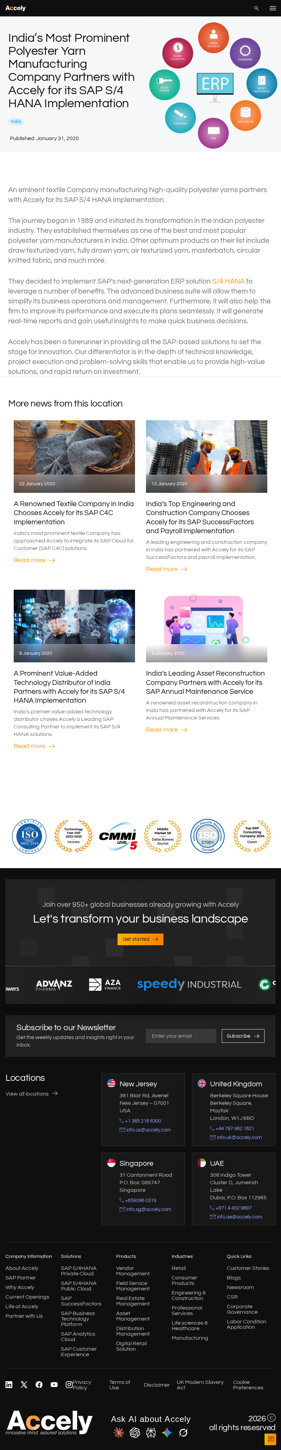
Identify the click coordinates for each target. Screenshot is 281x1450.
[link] (8, 1385)
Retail (179, 1268)
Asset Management (133, 1316)
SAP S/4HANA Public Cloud (79, 1285)
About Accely (21, 1268)
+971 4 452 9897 (234, 1208)
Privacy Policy (82, 1384)
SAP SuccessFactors (81, 1301)
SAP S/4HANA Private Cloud (79, 1270)
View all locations (27, 1094)
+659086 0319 (140, 1200)
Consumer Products (184, 1280)
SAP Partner (20, 1277)
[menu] (273, 8)
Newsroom (240, 1287)
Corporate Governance (242, 1309)
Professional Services (187, 1310)
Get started (136, 939)
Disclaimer (157, 1385)
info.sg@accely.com (148, 1209)
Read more (30, 560)
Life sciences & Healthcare (190, 1325)
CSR (232, 1297)
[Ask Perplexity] (151, 1433)
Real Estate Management (133, 1301)
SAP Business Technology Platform (78, 1319)
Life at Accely (21, 1306)
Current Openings (27, 1297)
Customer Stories (248, 1268)
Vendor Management (133, 1270)
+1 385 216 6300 (143, 1121)
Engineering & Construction (189, 1295)
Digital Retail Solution (131, 1346)
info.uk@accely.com (239, 1137)
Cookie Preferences (248, 1384)
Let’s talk (270, 1439)
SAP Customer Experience (79, 1351)
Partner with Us (24, 1316)
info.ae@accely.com (239, 1217)
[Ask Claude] (118, 1433)
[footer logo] (49, 1433)
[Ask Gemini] (167, 1433)
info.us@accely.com (148, 1130)
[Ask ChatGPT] (135, 1433)
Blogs (234, 1277)
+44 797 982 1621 (235, 1128)
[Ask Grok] (183, 1433)
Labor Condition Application (246, 1324)
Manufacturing (190, 1338)
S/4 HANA (228, 281)
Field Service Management (133, 1285)
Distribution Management (133, 1331)
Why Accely (19, 1287)
